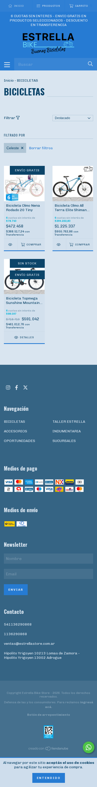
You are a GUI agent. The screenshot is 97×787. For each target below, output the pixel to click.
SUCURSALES (64, 441)
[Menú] (7, 64)
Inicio (9, 80)
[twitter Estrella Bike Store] (25, 387)
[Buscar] (90, 63)
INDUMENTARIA (67, 431)
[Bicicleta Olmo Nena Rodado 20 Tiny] (11, 244)
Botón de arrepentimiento (48, 715)
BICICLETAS (14, 421)
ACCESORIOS (15, 431)
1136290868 (15, 634)
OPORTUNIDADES (19, 441)
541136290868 (18, 624)
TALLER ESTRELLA (69, 421)
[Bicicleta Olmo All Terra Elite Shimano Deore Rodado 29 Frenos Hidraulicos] (59, 244)
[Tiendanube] (48, 749)
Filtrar (10, 118)
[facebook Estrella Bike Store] (16, 387)
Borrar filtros (41, 148)
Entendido (49, 778)
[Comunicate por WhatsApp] (88, 747)
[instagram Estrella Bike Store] (8, 387)
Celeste (12, 148)
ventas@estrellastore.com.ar (29, 643)
